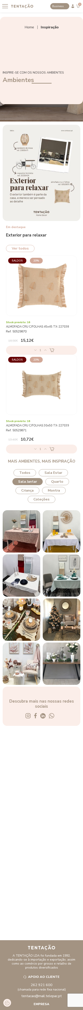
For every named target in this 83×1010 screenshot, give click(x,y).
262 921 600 (41, 985)
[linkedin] (44, 716)
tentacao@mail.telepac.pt (41, 996)
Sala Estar (53, 472)
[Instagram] (29, 716)
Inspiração (50, 27)
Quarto (57, 481)
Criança (27, 490)
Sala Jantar (27, 481)
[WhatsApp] (53, 716)
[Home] (41, 947)
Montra (54, 490)
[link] (22, 6)
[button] (7, 1003)
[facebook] (37, 716)
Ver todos (20, 248)
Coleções (41, 499)
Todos (24, 472)
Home (29, 27)
